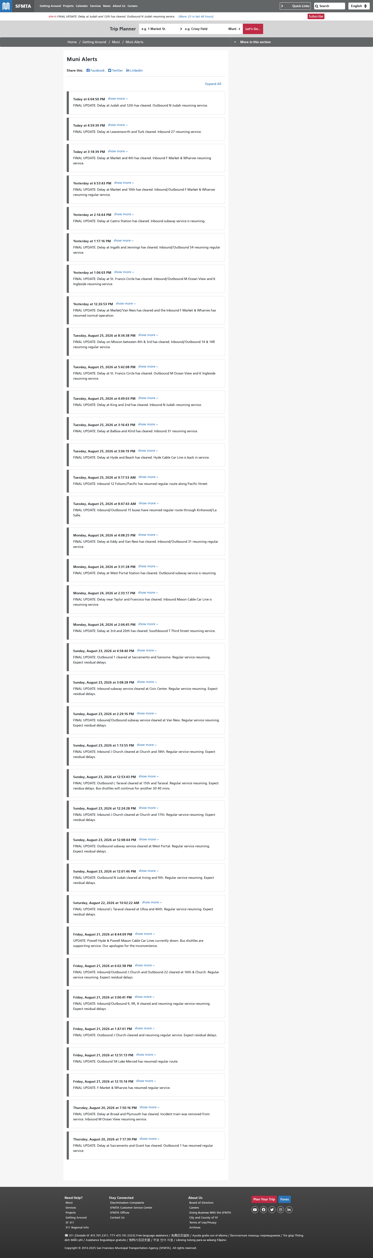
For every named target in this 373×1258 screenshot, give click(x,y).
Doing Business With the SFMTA (210, 1212)
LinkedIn (136, 70)
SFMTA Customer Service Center (131, 1207)
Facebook (97, 70)
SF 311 (70, 1222)
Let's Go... (253, 29)
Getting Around (94, 42)
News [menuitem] (107, 6)
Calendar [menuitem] (82, 6)
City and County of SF (203, 1217)
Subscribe (316, 16)
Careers (194, 1207)
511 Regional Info (77, 1227)
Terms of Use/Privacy (203, 1222)
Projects (71, 1212)
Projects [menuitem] (68, 6)
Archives (194, 1227)
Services (71, 1207)
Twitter (117, 70)
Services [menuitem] (95, 6)
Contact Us (117, 1217)
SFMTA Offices (119, 1212)
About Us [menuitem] (119, 6)
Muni (116, 42)
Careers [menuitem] (133, 6)
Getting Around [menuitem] (50, 6)
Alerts (52, 16)
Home (72, 42)
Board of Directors (201, 1203)
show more (117, 99)
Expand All (213, 84)
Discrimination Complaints (127, 1203)
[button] (359, 6)
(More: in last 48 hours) (196, 16)
